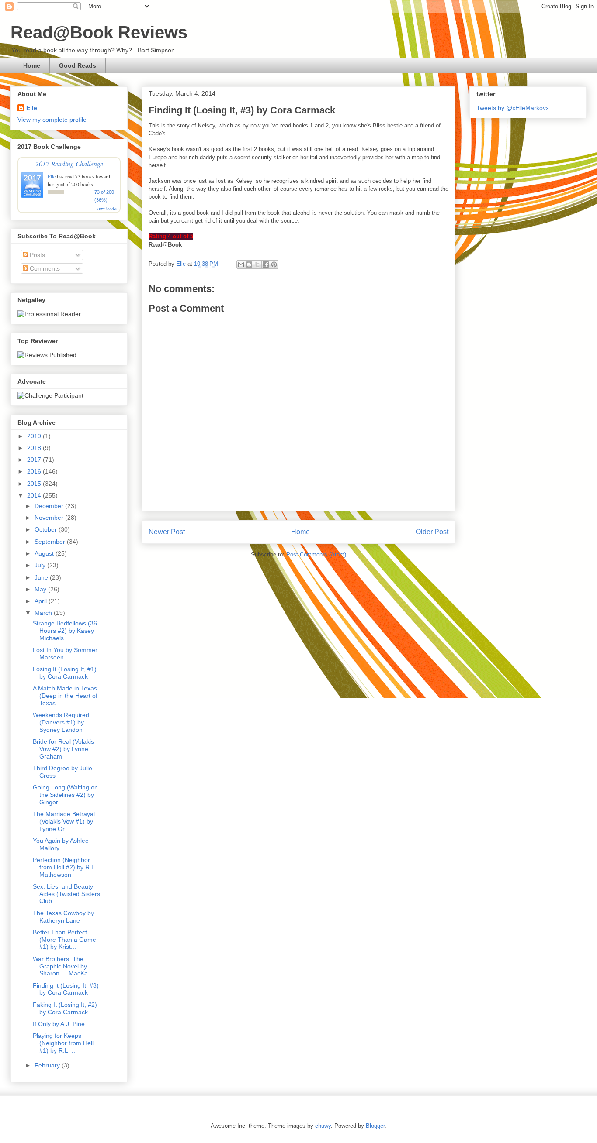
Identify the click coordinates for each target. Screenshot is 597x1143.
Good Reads (77, 65)
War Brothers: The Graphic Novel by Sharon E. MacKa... (63, 966)
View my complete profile (52, 119)
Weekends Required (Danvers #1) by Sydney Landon (61, 722)
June (42, 577)
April (42, 600)
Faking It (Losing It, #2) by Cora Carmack (65, 1008)
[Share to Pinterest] (274, 264)
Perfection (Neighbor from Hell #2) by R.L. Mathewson (65, 867)
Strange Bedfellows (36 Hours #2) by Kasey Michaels (65, 631)
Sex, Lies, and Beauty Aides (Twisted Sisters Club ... (66, 894)
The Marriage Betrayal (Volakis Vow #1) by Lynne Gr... (64, 821)
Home (31, 65)
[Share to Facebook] (265, 264)
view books (107, 208)
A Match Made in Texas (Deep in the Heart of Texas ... (65, 696)
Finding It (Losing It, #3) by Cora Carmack (66, 989)
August (45, 553)
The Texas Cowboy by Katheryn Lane (63, 917)
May (41, 589)
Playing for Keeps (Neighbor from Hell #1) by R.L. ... (63, 1043)
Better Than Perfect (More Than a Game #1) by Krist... (64, 940)
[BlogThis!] (249, 264)
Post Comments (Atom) (316, 554)
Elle (31, 107)
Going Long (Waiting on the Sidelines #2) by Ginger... (65, 795)
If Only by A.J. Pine (59, 1023)
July (41, 565)
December (50, 505)
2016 (35, 471)
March (44, 612)
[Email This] (240, 264)
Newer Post (167, 531)
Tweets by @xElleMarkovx (512, 107)
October (47, 529)
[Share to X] (257, 264)
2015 (35, 483)
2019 (35, 435)
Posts (36, 254)
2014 (35, 495)
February (48, 1065)
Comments (44, 268)
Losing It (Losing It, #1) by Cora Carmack (65, 673)
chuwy (323, 1125)
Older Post (432, 531)
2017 (35, 459)
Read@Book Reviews (98, 32)
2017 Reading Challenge (69, 163)
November (50, 517)
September (51, 541)
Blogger (375, 1125)
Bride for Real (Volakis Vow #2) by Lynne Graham (63, 749)
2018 (35, 447)
